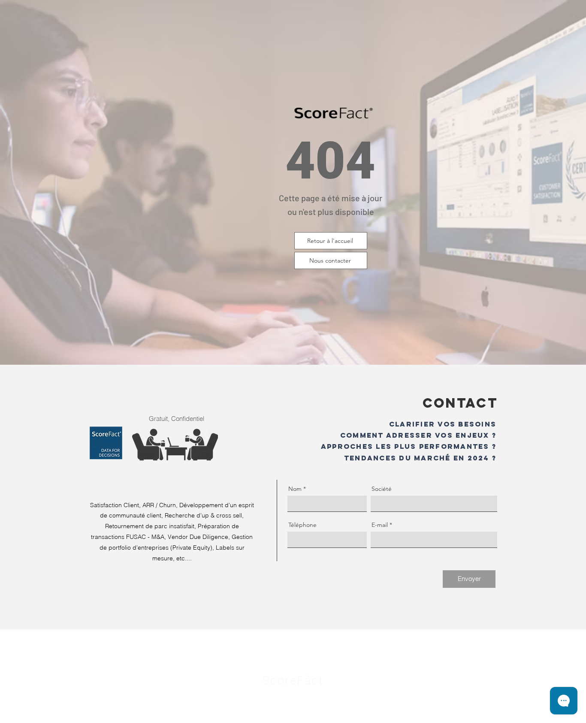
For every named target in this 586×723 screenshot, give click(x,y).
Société (382, 489)
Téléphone (302, 525)
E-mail (380, 525)
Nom (295, 489)
